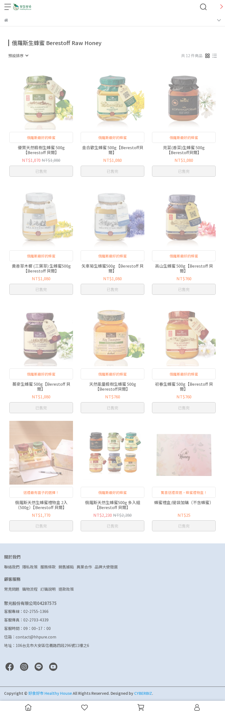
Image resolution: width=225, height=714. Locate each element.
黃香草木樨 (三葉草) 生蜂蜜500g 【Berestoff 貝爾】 (41, 268)
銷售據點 (66, 566)
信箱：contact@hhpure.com (30, 637)
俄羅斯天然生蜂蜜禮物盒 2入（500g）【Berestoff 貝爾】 (41, 505)
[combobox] (18, 55)
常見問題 (11, 589)
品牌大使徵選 (106, 566)
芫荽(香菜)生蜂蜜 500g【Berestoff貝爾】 (184, 150)
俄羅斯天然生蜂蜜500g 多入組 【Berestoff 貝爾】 (112, 505)
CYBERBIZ (143, 693)
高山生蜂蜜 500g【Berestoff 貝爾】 (184, 268)
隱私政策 (30, 566)
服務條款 (48, 566)
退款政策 (66, 589)
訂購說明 (48, 589)
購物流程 (30, 589)
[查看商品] (33, 98)
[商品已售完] (49, 98)
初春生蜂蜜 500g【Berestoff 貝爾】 (184, 386)
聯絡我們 (11, 566)
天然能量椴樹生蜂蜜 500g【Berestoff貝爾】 (112, 386)
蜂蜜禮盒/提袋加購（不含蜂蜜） (183, 502)
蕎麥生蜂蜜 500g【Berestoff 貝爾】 (41, 386)
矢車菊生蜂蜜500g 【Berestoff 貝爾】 (112, 268)
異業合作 (84, 566)
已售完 (41, 171)
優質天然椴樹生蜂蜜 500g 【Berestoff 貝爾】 (41, 150)
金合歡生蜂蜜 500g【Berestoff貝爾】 (112, 150)
